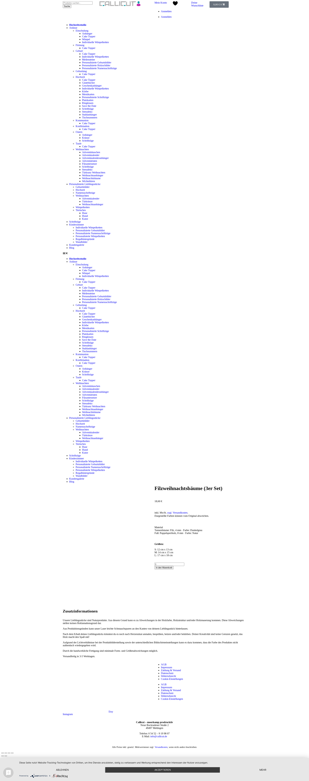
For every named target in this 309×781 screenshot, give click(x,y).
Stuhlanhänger (89, 114)
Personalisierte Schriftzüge (95, 97)
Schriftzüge (88, 108)
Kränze (85, 137)
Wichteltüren (88, 181)
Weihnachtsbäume (91, 178)
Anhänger (87, 33)
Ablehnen (62, 769)
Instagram (68, 714)
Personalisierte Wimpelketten (90, 236)
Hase (84, 213)
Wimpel (86, 39)
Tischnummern (89, 117)
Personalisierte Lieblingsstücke (84, 184)
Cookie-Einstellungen (172, 679)
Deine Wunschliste (197, 4)
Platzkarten (87, 100)
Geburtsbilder (82, 187)
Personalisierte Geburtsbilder (96, 62)
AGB (164, 664)
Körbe (85, 91)
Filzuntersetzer (89, 163)
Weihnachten (82, 149)
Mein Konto (160, 2)
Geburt (79, 51)
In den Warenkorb (164, 567)
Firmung (80, 45)
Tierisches (81, 210)
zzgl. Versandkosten (177, 512)
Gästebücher (88, 82)
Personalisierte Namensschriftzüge (99, 68)
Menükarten (88, 94)
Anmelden (166, 11)
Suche (67, 6)
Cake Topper (88, 36)
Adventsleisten (89, 161)
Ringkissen (87, 103)
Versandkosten (161, 747)
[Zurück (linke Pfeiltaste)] (2, 755)
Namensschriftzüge (85, 192)
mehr (262, 769)
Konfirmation (82, 126)
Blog (71, 247)
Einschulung (82, 30)
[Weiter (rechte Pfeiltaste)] (6, 755)
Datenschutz (167, 673)
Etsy (111, 711)
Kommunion (82, 120)
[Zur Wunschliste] (175, 4)
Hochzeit (80, 77)
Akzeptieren (162, 769)
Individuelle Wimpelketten (95, 42)
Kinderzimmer (76, 224)
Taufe (78, 143)
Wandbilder (81, 242)
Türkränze (87, 201)
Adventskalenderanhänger (95, 158)
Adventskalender (90, 155)
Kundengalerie (76, 244)
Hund (85, 216)
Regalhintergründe (85, 239)
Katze (85, 218)
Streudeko (87, 111)
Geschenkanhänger (92, 85)
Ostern (79, 132)
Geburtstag (81, 71)
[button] (154, 253)
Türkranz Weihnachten (93, 172)
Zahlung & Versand (171, 670)
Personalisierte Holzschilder (96, 65)
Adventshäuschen (91, 152)
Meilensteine (88, 59)
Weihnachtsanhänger (92, 175)
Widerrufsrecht (168, 676)
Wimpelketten (83, 207)
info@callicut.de (158, 736)
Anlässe (73, 27)
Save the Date (89, 106)
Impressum (166, 667)
